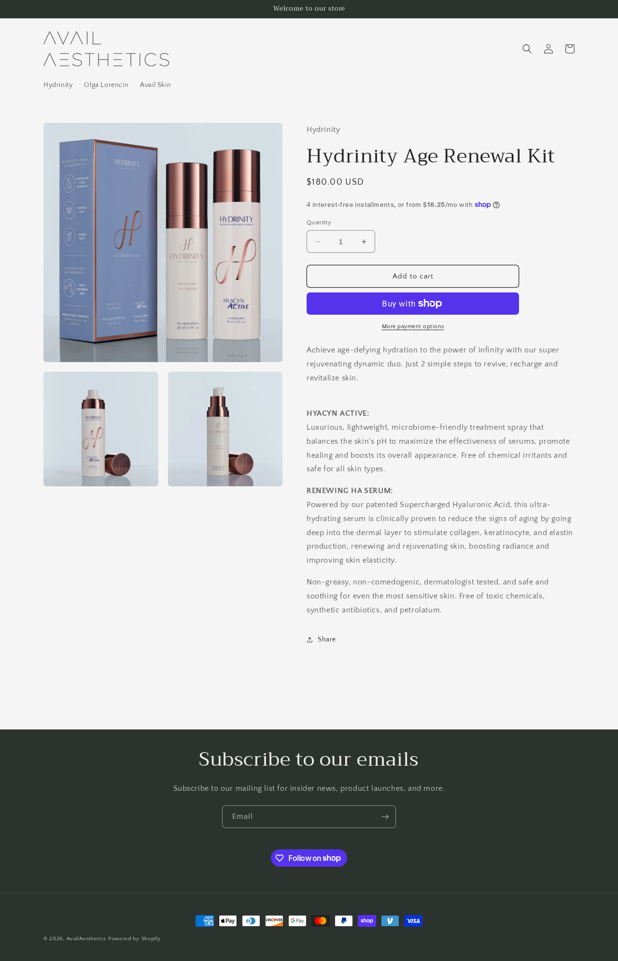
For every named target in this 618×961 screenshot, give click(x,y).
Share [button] (327, 639)
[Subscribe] (384, 816)
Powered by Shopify (134, 939)
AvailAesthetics (87, 939)
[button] (527, 48)
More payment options (413, 326)
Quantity (319, 222)
